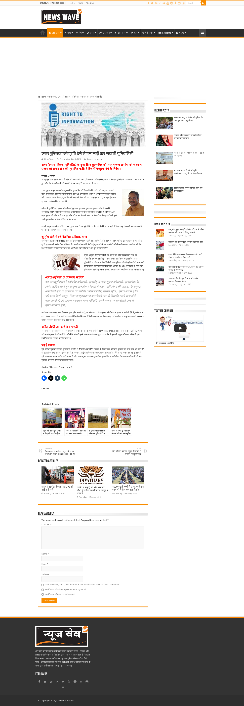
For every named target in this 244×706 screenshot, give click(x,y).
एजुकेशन (106, 33)
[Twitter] (152, 3)
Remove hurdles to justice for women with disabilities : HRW (60, 451)
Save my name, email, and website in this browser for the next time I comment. (82, 584)
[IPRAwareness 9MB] (180, 328)
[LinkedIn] (160, 3)
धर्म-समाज (149, 33)
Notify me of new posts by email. (60, 594)
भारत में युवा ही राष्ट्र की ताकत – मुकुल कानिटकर (189, 154)
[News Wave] (61, 17)
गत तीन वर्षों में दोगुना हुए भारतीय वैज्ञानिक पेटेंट (185, 242)
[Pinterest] (156, 3)
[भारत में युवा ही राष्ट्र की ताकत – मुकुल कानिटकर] (164, 158)
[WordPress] (179, 3)
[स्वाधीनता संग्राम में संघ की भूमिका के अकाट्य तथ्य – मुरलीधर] (164, 123)
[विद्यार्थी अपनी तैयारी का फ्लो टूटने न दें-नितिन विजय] (164, 193)
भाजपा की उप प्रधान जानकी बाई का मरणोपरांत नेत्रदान (188, 136)
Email (44, 564)
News (80, 3)
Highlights (166, 33)
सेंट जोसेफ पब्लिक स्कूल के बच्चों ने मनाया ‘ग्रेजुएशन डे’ (126, 451)
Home (72, 3)
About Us (90, 3)
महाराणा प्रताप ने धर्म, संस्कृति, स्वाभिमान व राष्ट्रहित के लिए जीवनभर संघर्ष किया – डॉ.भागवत (188, 172)
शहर (69, 33)
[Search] (203, 2)
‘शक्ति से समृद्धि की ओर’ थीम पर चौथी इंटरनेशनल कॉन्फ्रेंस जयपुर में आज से (92, 490)
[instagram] (183, 3)
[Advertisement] (122, 62)
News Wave (49, 159)
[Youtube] (167, 3)
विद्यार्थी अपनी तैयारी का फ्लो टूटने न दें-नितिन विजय (188, 189)
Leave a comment (94, 159)
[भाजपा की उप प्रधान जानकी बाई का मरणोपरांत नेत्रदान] (164, 141)
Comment (46, 524)
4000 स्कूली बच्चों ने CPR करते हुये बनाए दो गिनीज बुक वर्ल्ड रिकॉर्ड (128, 488)
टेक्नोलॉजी (121, 33)
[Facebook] (148, 3)
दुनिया (91, 33)
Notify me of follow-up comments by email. (65, 589)
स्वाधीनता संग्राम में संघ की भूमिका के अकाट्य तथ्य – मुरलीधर (188, 119)
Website (45, 574)
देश (80, 33)
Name (45, 554)
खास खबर (55, 33)
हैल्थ (135, 33)
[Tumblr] (175, 3)
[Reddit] (172, 3)
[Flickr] (163, 3)
